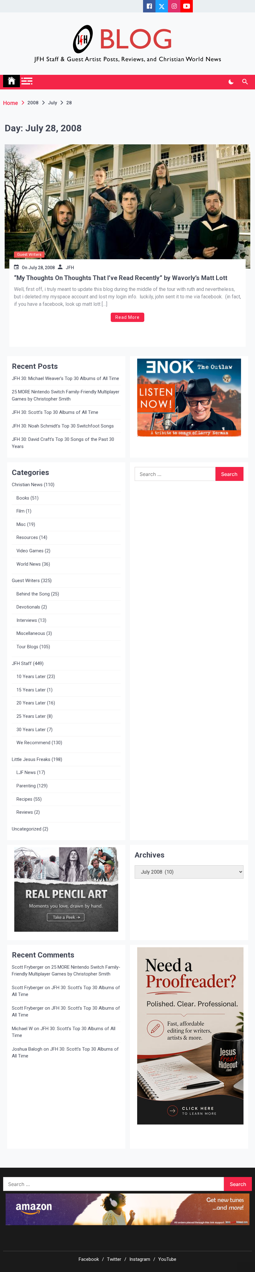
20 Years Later (31, 703)
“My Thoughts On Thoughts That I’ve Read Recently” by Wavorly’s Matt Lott (120, 278)
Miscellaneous (30, 633)
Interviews (26, 620)
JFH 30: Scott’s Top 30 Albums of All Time (55, 412)
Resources (27, 537)
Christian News (27, 484)
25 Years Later (31, 716)
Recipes (24, 799)
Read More (127, 317)
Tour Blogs (27, 647)
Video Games (30, 551)
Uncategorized (26, 829)
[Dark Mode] (231, 82)
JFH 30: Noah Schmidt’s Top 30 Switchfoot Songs (63, 426)
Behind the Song (33, 594)
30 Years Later (31, 729)
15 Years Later (31, 690)
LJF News (26, 772)
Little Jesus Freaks (31, 759)
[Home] (11, 81)
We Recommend (33, 742)
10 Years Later (31, 676)
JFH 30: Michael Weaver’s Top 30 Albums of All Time (65, 378)
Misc (21, 524)
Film (20, 511)
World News (28, 564)
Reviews (24, 812)
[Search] (245, 82)
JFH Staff (22, 663)
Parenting (26, 786)
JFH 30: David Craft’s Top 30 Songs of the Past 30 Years (63, 443)
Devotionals (28, 607)
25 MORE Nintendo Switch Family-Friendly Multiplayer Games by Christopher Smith (65, 395)
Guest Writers (29, 254)
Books (22, 498)
